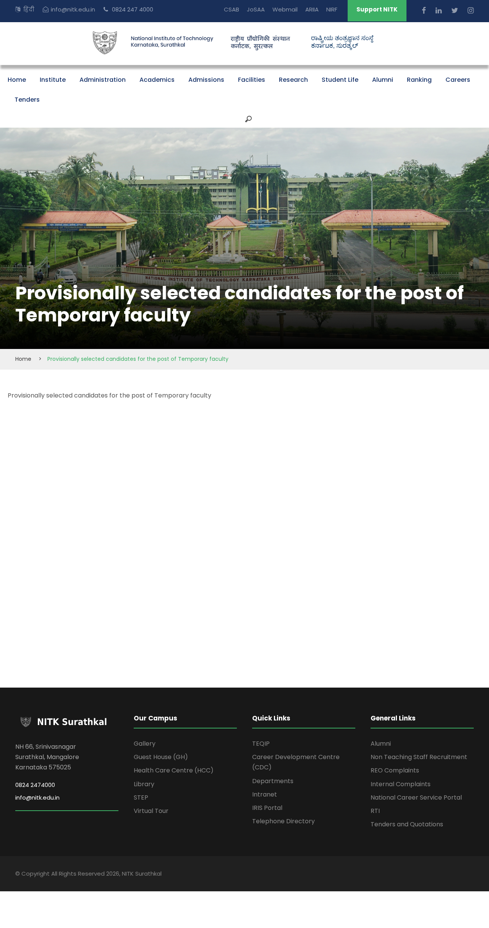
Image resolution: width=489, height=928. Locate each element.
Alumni (382, 79)
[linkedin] (440, 10)
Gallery (144, 743)
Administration (102, 79)
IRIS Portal (267, 807)
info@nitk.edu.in (73, 9)
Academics (157, 79)
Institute (53, 79)
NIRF (331, 9)
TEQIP (261, 743)
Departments (272, 781)
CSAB (231, 9)
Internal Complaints (401, 784)
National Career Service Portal (416, 797)
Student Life (340, 79)
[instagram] (471, 10)
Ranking (419, 79)
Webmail (285, 9)
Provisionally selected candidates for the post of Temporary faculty (109, 395)
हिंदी (28, 9)
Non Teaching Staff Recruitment (419, 757)
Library (144, 784)
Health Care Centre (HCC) (174, 770)
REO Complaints (395, 770)
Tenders (27, 99)
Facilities (251, 79)
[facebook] (425, 10)
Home (17, 79)
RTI (375, 810)
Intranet (264, 794)
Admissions (206, 79)
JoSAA (256, 9)
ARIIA (312, 9)
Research (293, 79)
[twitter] (455, 10)
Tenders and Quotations (407, 824)
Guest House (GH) (161, 757)
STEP (141, 797)
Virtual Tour (151, 810)
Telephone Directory (283, 821)
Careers (457, 79)
